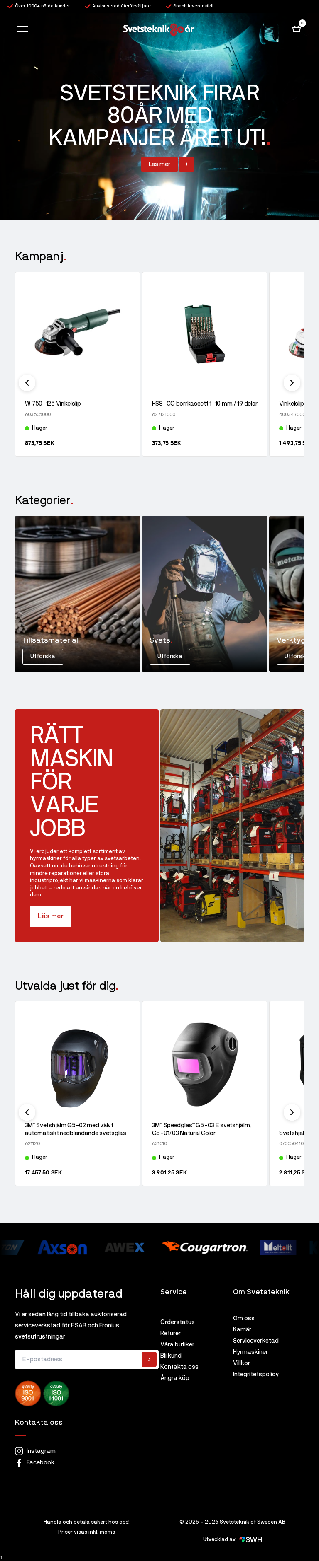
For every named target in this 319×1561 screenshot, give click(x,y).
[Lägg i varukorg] (126, 442)
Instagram (41, 1451)
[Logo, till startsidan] (158, 29)
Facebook (40, 1463)
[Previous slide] (27, 383)
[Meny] (22, 29)
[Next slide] (292, 383)
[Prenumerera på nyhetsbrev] (149, 1359)
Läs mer (51, 916)
